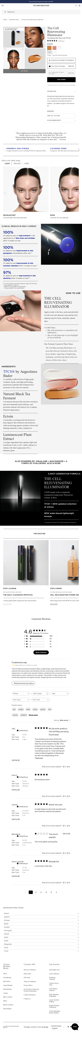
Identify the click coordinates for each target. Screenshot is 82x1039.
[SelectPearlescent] (59, 48)
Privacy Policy (28, 985)
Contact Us (27, 999)
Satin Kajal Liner (54, 970)
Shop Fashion (7, 1009)
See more (24, 71)
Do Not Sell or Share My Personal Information (31, 990)
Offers (5, 1001)
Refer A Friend (7, 997)
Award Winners (8, 985)
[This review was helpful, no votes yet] (63, 767)
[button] (79, 5)
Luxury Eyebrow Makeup (54, 1001)
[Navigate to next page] (56, 892)
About (5, 974)
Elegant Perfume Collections (54, 1006)
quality (42, 709)
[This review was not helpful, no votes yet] (67, 767)
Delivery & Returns (30, 970)
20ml (55, 52)
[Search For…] (5, 12)
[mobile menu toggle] (3, 5)
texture (15, 715)
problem (24, 715)
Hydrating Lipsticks (52, 978)
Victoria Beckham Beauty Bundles (54, 1012)
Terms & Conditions (30, 981)
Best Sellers (6, 981)
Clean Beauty (7, 977)
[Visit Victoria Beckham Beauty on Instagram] (68, 1027)
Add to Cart (54, 604)
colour (35, 709)
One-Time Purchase (62, 66)
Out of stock (7, 604)
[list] (41, 150)
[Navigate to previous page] (26, 892)
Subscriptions (7, 989)
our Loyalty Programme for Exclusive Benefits (41, 1)
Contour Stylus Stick (53, 984)
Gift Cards (27, 977)
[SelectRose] (54, 48)
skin (49, 709)
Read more (50, 111)
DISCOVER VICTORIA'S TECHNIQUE (62, 60)
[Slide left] (6, 150)
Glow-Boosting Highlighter (54, 995)
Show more (33, 715)
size (14, 709)
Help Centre (27, 974)
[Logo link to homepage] (41, 5)
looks (28, 709)
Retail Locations (8, 1005)
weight (20, 709)
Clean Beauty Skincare (53, 989)
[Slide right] (77, 150)
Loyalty (5, 993)
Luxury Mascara (54, 974)
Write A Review (41, 652)
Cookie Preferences (30, 995)
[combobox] (44, 12)
